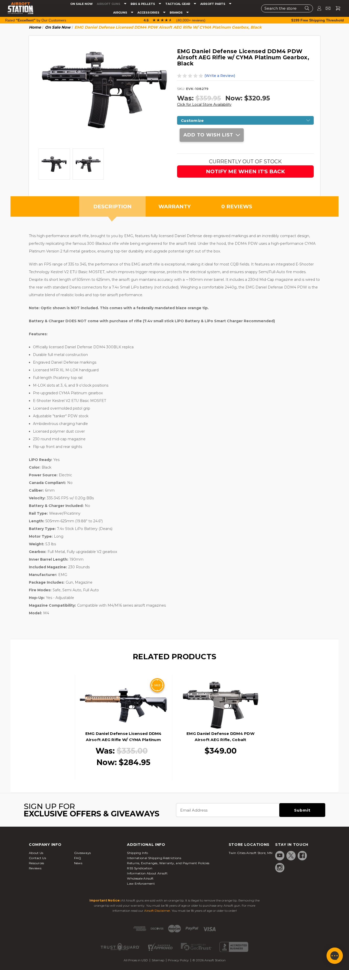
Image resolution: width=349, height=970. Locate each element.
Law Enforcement (141, 883)
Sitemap (158, 960)
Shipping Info (137, 853)
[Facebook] (302, 855)
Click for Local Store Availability (204, 104)
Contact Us (37, 858)
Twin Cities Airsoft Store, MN (251, 853)
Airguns (120, 12)
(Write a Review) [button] (219, 75)
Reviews (35, 868)
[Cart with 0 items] (336, 8)
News (78, 863)
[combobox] (287, 8)
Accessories (148, 12)
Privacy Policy (178, 960)
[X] (291, 855)
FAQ (77, 858)
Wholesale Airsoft (140, 878)
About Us (36, 853)
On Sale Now (81, 4)
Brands (176, 12)
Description (112, 206)
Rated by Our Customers (35, 20)
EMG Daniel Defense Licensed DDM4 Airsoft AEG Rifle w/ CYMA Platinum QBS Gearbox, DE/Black (123, 739)
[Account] (317, 8)
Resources (36, 863)
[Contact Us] (326, 8)
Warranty (174, 206)
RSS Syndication (139, 868)
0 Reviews (236, 206)
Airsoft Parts (213, 4)
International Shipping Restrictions (154, 858)
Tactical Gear (178, 4)
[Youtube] (279, 855)
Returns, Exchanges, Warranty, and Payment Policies (168, 863)
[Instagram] (279, 867)
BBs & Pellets (143, 4)
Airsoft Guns (109, 4)
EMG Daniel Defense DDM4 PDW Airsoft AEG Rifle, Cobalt (220, 736)
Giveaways (82, 853)
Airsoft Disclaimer (157, 911)
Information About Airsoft (147, 873)
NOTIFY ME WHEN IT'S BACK (245, 171)
